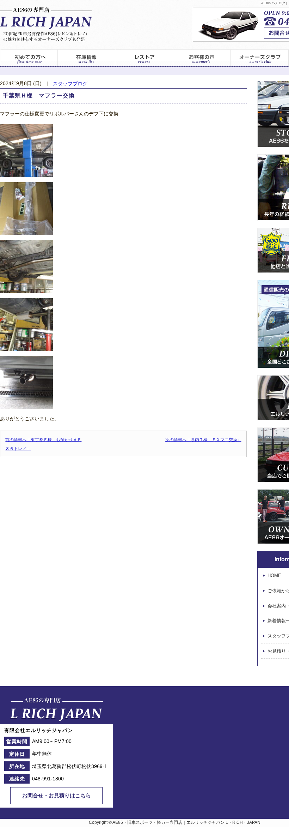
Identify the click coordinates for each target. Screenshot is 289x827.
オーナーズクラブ (260, 58)
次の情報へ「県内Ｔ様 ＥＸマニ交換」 (203, 439)
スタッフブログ (70, 83)
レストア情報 (144, 58)
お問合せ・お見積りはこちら (56, 795)
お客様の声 (202, 58)
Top (270, 807)
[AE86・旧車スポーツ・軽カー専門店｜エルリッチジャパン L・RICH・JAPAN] (46, 24)
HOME (274, 575)
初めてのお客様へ (28, 58)
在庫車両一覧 (86, 58)
